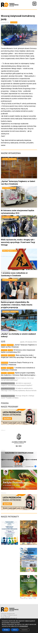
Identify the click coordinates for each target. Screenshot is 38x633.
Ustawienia (24, 629)
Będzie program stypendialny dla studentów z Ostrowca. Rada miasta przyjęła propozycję (16, 304)
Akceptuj (6, 629)
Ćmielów (5, 250)
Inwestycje (13, 250)
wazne (3, 145)
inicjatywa (27, 140)
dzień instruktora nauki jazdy (14, 140)
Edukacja (5, 280)
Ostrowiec (6, 188)
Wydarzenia (14, 22)
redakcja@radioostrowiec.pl (9, 618)
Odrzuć (15, 629)
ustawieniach (23, 626)
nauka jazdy (14, 143)
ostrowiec (22, 143)
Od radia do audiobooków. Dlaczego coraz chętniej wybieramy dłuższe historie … (18, 390)
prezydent (29, 143)
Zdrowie (13, 188)
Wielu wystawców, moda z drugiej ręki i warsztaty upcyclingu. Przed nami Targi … (18, 357)
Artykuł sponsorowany (7, 378)
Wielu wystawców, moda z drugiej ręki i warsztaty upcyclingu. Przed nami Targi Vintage (18, 242)
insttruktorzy (5, 143)
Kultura (5, 159)
